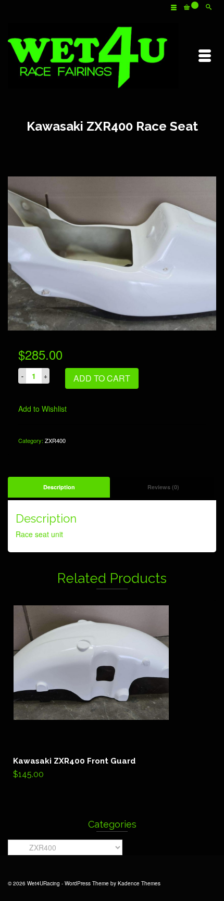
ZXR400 (55, 440)
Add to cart (101, 378)
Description (59, 487)
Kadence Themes (139, 883)
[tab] (59, 487)
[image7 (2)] (112, 252)
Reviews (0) (163, 487)
